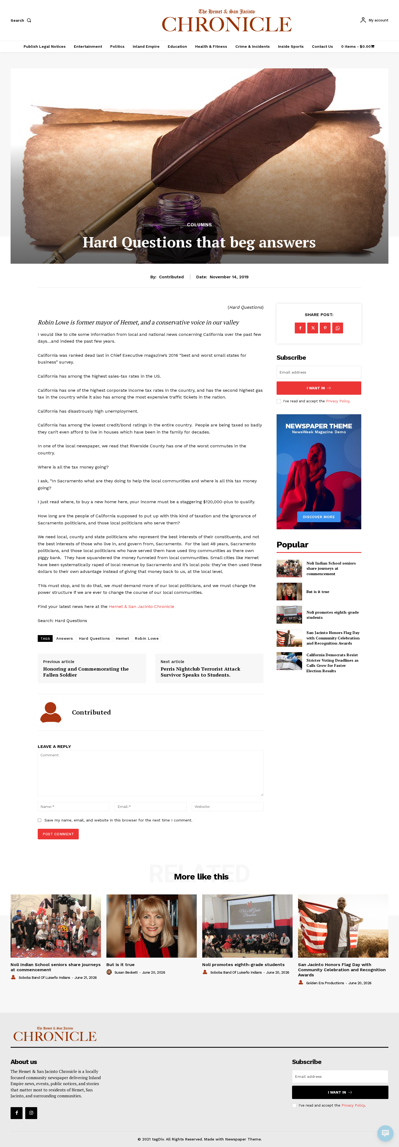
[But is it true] (289, 591)
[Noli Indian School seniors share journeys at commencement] (289, 568)
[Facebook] (300, 328)
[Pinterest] (325, 328)
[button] (22, 20)
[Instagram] (31, 1113)
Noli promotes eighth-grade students (332, 615)
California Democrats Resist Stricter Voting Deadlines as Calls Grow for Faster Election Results (332, 662)
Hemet (122, 638)
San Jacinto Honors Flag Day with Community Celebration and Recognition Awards (333, 638)
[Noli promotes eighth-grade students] (289, 614)
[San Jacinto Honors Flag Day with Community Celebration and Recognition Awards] (289, 638)
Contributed (171, 277)
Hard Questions (94, 638)
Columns (199, 224)
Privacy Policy (337, 401)
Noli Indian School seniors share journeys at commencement (331, 568)
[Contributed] (51, 712)
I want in (316, 388)
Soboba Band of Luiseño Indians (44, 978)
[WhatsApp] (337, 328)
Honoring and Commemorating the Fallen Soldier (86, 672)
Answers (64, 638)
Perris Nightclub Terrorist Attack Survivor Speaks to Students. (200, 672)
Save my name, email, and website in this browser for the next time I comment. (118, 820)
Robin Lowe (147, 638)
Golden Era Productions (325, 983)
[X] (312, 328)
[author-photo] (14, 977)
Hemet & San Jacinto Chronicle (141, 606)
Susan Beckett (126, 972)
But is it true (317, 591)
